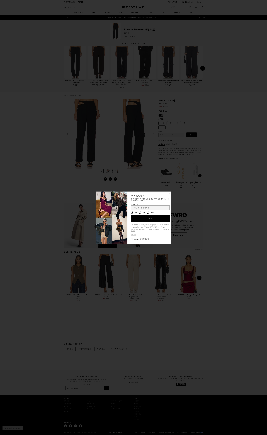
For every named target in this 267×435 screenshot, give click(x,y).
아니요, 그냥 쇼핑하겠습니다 (140, 239)
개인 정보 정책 (134, 229)
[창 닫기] (169, 193)
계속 (150, 219)
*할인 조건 (133, 235)
